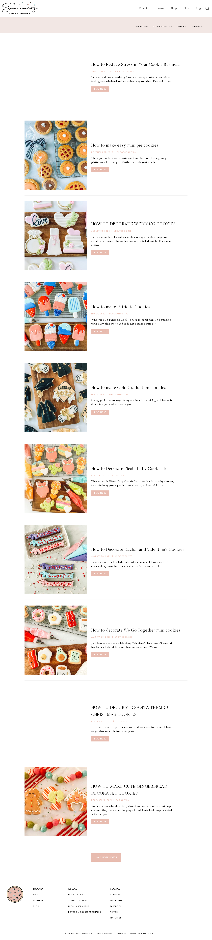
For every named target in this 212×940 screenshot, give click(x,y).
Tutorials (196, 27)
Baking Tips (141, 27)
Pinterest (115, 918)
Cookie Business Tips (122, 72)
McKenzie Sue (146, 934)
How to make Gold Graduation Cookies (128, 388)
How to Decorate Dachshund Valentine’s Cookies (138, 550)
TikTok (114, 912)
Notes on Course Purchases (84, 912)
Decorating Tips (162, 27)
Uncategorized (123, 231)
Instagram (116, 900)
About (37, 895)
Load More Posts (106, 857)
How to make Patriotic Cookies (120, 307)
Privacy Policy (76, 895)
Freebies (144, 8)
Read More (100, 89)
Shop (173, 8)
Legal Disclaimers (78, 906)
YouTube (115, 895)
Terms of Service (78, 900)
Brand (38, 889)
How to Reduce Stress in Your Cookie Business (135, 65)
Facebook (116, 906)
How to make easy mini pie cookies (125, 145)
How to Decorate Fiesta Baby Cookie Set (130, 469)
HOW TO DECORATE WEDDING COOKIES (133, 224)
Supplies (181, 27)
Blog (186, 8)
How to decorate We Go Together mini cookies (136, 630)
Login (199, 8)
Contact (38, 900)
